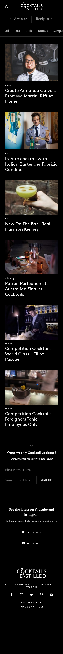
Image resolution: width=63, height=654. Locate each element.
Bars (17, 30)
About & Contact (17, 584)
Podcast (31, 587)
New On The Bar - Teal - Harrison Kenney (29, 226)
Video (8, 85)
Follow (32, 532)
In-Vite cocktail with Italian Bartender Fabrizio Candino (31, 164)
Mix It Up (9, 278)
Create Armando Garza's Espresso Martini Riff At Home (30, 96)
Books (29, 30)
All (7, 30)
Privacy (46, 584)
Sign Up (46, 480)
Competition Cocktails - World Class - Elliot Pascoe (30, 354)
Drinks (8, 343)
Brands (43, 30)
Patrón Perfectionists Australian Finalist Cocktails (26, 289)
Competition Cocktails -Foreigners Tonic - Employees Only (30, 419)
